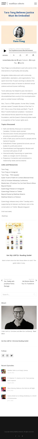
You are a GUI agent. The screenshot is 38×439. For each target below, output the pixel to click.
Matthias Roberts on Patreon (11, 197)
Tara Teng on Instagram (9, 172)
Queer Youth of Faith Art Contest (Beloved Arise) (17, 178)
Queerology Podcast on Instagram (12, 189)
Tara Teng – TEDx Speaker (10, 175)
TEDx (12, 104)
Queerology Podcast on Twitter (11, 191)
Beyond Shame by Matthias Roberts (13, 194)
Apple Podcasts (23, 60)
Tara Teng (4, 68)
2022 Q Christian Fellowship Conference (14, 180)
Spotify (21, 63)
